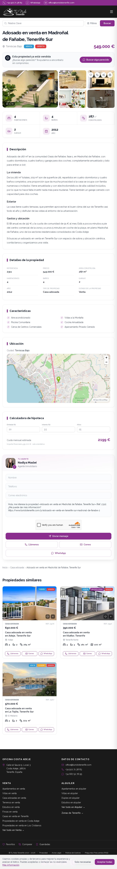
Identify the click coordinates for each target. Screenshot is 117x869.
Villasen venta (9, 793)
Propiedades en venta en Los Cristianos (21, 825)
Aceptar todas (104, 862)
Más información (10, 865)
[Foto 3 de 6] (101, 79)
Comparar (27, 844)
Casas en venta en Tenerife (15, 816)
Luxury (41, 665)
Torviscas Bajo (14, 46)
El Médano (12, 716)
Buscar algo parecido (97, 60)
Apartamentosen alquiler (74, 789)
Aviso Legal (56, 853)
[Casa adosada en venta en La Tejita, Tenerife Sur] (30, 698)
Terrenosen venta (11, 802)
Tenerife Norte (72, 640)
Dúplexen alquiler (71, 798)
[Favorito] (48, 616)
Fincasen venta (10, 811)
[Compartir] (103, 75)
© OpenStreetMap (100, 400)
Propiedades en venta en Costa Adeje (20, 821)
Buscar (107, 23)
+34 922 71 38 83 (74, 769)
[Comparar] (97, 75)
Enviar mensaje (60, 536)
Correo (87, 544)
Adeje (10, 640)
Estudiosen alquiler (71, 802)
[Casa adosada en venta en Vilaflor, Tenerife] (87, 622)
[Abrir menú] (111, 12)
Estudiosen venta (11, 807)
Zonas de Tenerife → (72, 813)
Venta (29, 46)
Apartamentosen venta (13, 789)
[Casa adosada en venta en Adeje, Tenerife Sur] (30, 622)
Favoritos (10, 844)
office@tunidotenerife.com (78, 765)
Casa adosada (17, 567)
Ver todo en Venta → (13, 830)
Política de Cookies (73, 853)
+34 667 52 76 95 (74, 774)
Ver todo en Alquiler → (73, 807)
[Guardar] (91, 75)
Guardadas (44, 844)
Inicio (5, 567)
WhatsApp (60, 553)
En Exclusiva (97, 589)
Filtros (93, 23)
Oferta (41, 46)
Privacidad (43, 853)
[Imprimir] (110, 75)
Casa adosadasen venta (14, 798)
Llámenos (33, 544)
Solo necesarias (83, 862)
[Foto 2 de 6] (72, 79)
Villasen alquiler (70, 793)
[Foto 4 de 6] (72, 99)
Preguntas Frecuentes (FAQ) (96, 853)
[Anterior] (6, 603)
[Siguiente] (52, 603)
